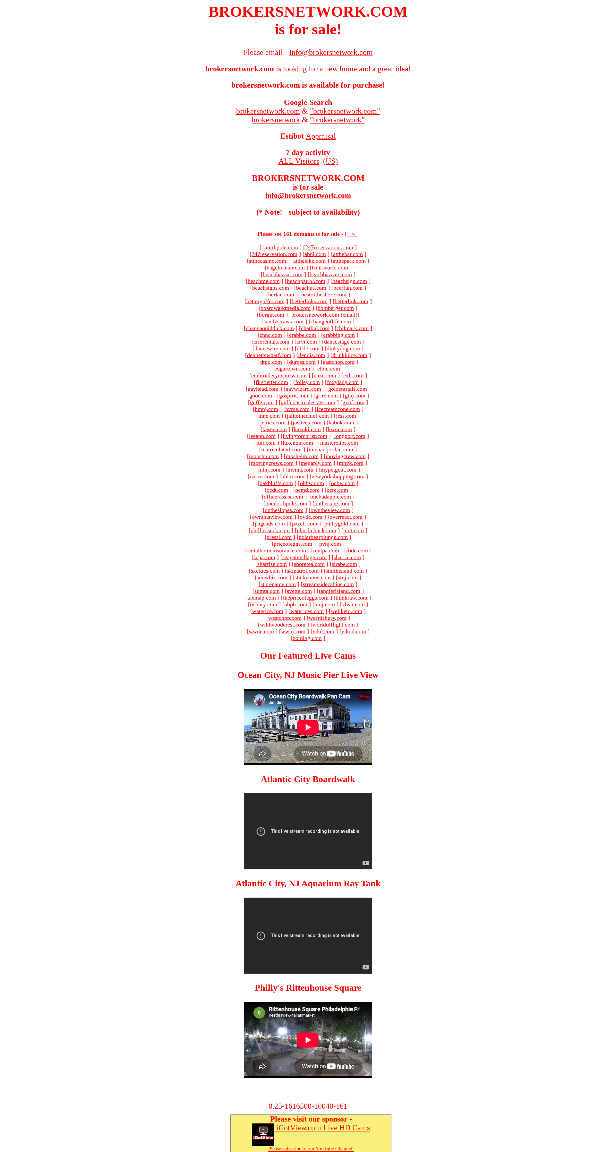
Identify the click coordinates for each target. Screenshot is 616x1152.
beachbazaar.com (283, 274)
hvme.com (297, 409)
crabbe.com (302, 335)
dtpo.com (271, 362)
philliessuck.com (270, 530)
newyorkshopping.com (338, 476)
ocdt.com (277, 490)
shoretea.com (309, 564)
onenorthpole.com (286, 503)
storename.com (278, 584)
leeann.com (262, 436)
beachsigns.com (270, 288)
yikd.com (323, 631)
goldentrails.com (347, 389)
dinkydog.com (343, 348)
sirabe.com (344, 564)
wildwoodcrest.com (282, 624)
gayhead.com (263, 389)
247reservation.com (274, 254)
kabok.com (341, 422)
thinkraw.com (351, 597)
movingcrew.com (346, 456)
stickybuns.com (313, 577)
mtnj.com (269, 469)
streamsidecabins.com (328, 584)
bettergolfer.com (265, 301)
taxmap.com (261, 597)
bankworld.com (330, 267)
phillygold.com (342, 523)
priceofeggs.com (293, 544)
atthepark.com (349, 261)
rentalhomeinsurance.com (276, 550)
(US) (330, 161)
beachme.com (264, 281)
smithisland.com (345, 570)
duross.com (302, 362)
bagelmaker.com (286, 267)
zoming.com (307, 638)
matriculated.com (281, 449)
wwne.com (261, 631)
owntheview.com (330, 510)
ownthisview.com (272, 517)
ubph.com (295, 604)
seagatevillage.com (304, 557)
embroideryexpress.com (279, 375)
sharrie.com (347, 557)
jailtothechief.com (308, 416)
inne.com (269, 416)
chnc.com (271, 335)
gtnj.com (355, 395)
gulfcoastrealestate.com (308, 402)
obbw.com (312, 483)
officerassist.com (283, 496)
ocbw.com (343, 483)
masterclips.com (339, 442)
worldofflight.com (333, 624)
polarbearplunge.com (323, 537)
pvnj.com (330, 544)
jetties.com (273, 422)
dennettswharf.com (269, 355)
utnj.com (324, 604)
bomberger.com (336, 308)
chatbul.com (315, 328)
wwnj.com (293, 631)
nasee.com (262, 476)
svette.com (299, 591)
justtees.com (307, 422)
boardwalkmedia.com (286, 308)
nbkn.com (292, 476)
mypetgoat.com (338, 469)
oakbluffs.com (276, 483)
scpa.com (264, 557)
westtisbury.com (327, 618)
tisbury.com (263, 604)
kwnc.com (340, 429)
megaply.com (316, 463)
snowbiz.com (272, 577)
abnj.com (315, 254)
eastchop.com (339, 362)
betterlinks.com (310, 301)
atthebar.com (348, 254)
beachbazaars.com (331, 274)
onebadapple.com (330, 496)
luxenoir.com (298, 442)
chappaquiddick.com (270, 328)
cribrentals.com (271, 341)
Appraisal (321, 136)
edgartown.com (292, 368)
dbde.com (308, 348)
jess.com (346, 416)
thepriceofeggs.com (306, 597)
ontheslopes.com (284, 510)
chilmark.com (353, 328)
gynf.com (353, 402)
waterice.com (267, 611)
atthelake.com (309, 261)
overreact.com (346, 517)
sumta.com (267, 591)
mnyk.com (351, 463)
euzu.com (325, 375)
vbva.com (353, 604)
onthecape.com (331, 503)
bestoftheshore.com (323, 294)
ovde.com (311, 517)
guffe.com (262, 402)
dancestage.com (342, 341)
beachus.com (311, 288)
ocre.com (337, 490)
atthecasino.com (267, 261)
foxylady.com (343, 382)
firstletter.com (272, 382)
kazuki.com (307, 429)
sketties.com (265, 570)
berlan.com (281, 294)
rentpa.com (326, 550)
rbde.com (357, 550)
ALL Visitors (298, 161)
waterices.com (307, 611)
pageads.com (270, 523)
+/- (352, 234)
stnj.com (348, 577)
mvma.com (300, 469)
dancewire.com (272, 348)
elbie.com (328, 368)
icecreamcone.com (338, 409)
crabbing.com (339, 335)
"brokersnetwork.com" (345, 111)
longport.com (349, 436)
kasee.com (274, 429)
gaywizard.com (303, 389)
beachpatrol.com (306, 281)
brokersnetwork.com (268, 111)
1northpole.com (279, 247)
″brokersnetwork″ (337, 119)
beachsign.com (349, 281)
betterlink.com (351, 301)
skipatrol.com (303, 570)
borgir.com (271, 314)
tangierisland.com (339, 591)
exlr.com (353, 375)
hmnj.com (266, 409)
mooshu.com (264, 456)
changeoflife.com (331, 321)
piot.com (353, 530)
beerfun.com (348, 288)
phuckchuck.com (316, 530)
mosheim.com (302, 456)
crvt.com (306, 341)
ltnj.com (266, 442)
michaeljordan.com (331, 449)
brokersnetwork (276, 119)
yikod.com (353, 631)
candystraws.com (283, 321)
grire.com (326, 395)
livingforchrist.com (305, 436)
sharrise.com (272, 564)
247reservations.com (329, 247)
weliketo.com (346, 611)
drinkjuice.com (349, 355)
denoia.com (311, 355)
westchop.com (285, 618)
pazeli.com (304, 523)
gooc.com (260, 395)
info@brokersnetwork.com (308, 196)
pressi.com (279, 537)
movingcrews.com (272, 463)
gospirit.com (293, 395)
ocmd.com (307, 490)
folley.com (307, 382)
